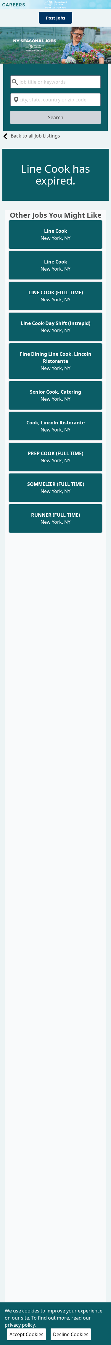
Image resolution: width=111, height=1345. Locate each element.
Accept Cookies (26, 1334)
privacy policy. (20, 1325)
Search (55, 117)
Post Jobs (55, 18)
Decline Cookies (71, 1334)
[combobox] (55, 81)
